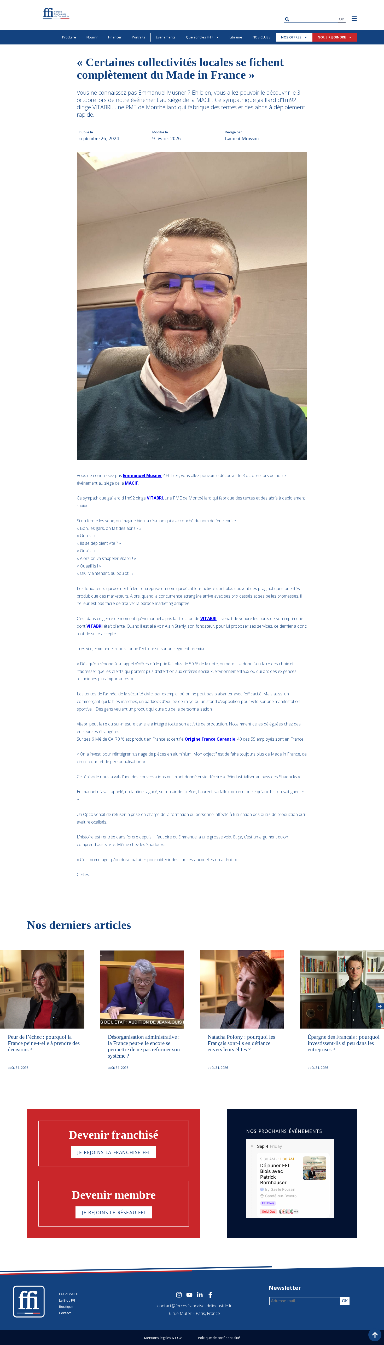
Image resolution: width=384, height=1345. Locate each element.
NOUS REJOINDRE (332, 37)
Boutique (66, 1306)
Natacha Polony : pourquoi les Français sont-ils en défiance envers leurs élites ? (241, 1043)
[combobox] (311, 19)
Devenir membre (114, 1194)
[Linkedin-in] (200, 1295)
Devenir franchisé (113, 1134)
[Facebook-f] (210, 1295)
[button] (380, 1006)
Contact (65, 1312)
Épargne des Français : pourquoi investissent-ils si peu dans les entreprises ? (344, 1043)
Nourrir (92, 37)
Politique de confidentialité (219, 1337)
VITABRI (155, 498)
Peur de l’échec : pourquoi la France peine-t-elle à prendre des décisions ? (44, 1043)
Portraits (138, 37)
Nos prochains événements (284, 1131)
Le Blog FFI (67, 1300)
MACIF (131, 483)
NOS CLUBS (262, 37)
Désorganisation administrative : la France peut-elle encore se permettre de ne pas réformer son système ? (144, 1046)
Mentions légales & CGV (163, 1337)
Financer (114, 37)
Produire (69, 37)
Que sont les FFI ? (199, 37)
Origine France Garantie (210, 739)
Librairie (236, 37)
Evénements (166, 37)
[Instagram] (179, 1295)
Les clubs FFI (68, 1294)
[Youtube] (189, 1295)
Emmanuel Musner (142, 475)
